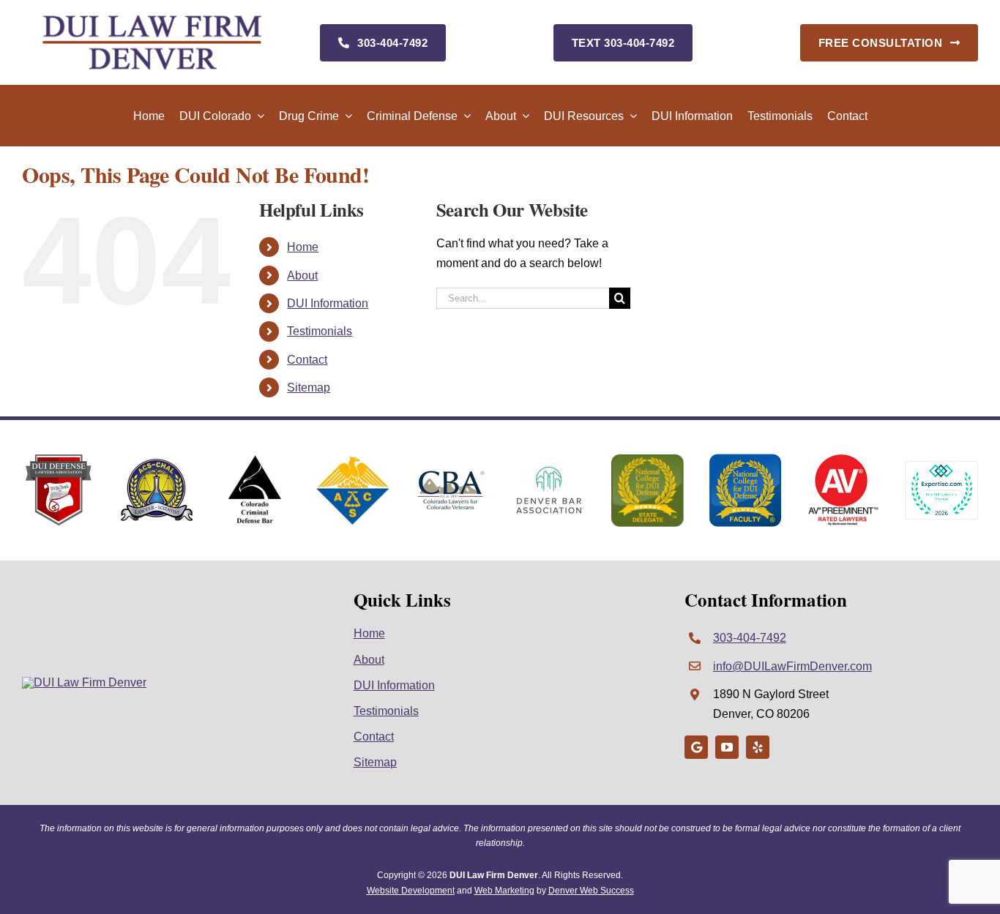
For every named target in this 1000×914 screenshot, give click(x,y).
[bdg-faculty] (745, 459)
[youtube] (727, 747)
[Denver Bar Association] (549, 468)
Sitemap (308, 387)
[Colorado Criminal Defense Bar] (254, 459)
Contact (307, 359)
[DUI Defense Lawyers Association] (58, 459)
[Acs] (352, 461)
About (302, 275)
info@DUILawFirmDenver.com (792, 666)
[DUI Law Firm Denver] (84, 682)
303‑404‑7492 (749, 638)
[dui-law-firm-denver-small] (152, 20)
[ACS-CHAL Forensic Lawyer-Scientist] (156, 463)
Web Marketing (504, 890)
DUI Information (327, 303)
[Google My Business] (696, 747)
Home (302, 247)
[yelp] (757, 747)
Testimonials (319, 331)
